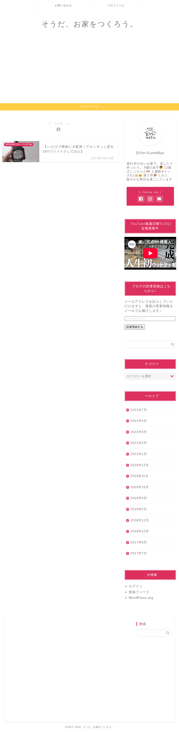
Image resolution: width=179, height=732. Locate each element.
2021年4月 (139, 420)
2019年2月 (139, 509)
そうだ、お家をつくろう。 (89, 23)
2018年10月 (140, 531)
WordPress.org (141, 597)
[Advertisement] (89, 70)
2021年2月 (139, 442)
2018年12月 (140, 520)
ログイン (136, 586)
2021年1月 (139, 454)
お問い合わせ (63, 5)
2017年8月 (139, 542)
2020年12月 (140, 465)
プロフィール (115, 5)
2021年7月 (139, 410)
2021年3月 (139, 432)
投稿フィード (139, 592)
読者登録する (134, 327)
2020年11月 (139, 476)
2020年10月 (140, 487)
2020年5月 (139, 498)
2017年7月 (139, 553)
